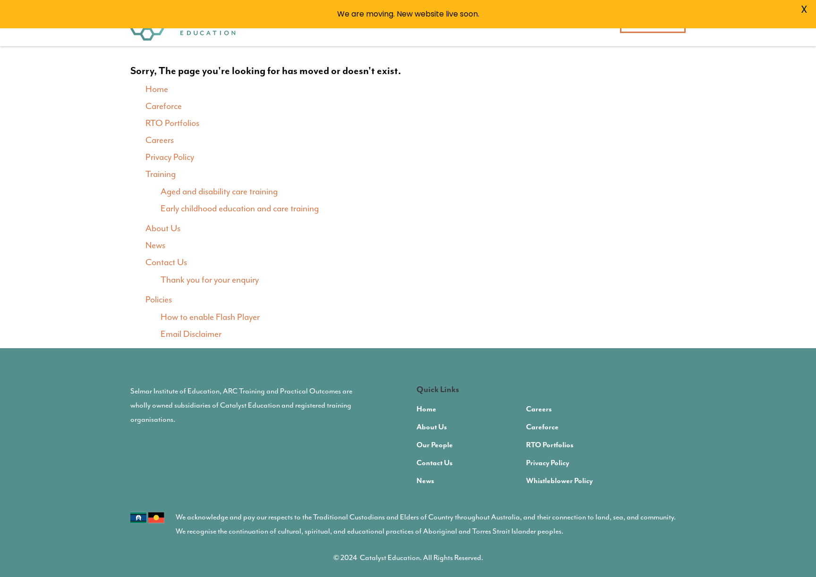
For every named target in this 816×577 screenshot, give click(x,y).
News (155, 245)
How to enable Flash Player (210, 317)
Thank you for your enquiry (210, 279)
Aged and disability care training (219, 191)
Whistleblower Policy (559, 481)
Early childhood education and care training (240, 208)
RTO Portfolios (172, 123)
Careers (159, 140)
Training (160, 174)
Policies (158, 299)
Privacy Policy (169, 157)
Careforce (163, 106)
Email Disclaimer (191, 334)
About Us (162, 228)
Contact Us (166, 262)
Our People (434, 445)
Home (156, 89)
